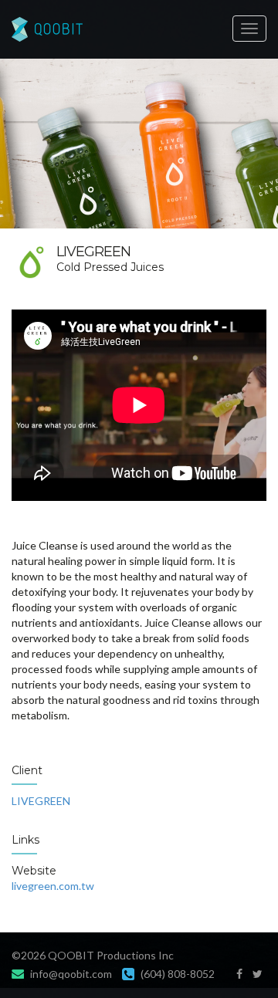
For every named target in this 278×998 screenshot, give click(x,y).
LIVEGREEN (41, 800)
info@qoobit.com (71, 973)
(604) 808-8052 (178, 973)
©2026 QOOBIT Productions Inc (93, 955)
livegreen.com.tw (53, 885)
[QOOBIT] (139, 29)
